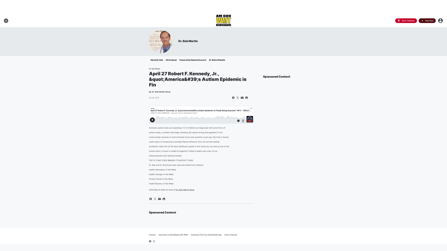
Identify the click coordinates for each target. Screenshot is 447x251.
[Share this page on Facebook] (233, 97)
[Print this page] (246, 97)
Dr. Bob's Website (217, 60)
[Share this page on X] (237, 97)
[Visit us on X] (154, 241)
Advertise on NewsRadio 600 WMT (173, 235)
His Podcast (171, 60)
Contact (152, 235)
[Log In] (440, 20)
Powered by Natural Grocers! (192, 60)
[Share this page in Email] (242, 97)
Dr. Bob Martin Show (185, 190)
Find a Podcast (231, 235)
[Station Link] (223, 21)
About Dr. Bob (156, 60)
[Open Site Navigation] (6, 20)
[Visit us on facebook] (150, 241)
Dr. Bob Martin (188, 41)
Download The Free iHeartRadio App (206, 235)
